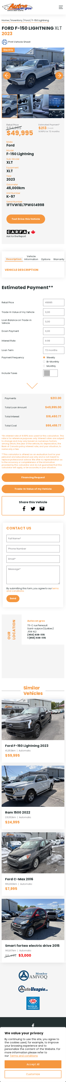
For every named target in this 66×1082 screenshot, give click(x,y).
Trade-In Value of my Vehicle (33, 488)
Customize (33, 1074)
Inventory (16, 20)
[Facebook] (33, 1026)
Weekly (51, 357)
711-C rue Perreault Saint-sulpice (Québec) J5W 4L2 (40, 628)
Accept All (33, 1064)
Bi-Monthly (53, 361)
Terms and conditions (24, 1056)
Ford (27, 20)
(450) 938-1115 (36, 634)
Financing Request (33, 477)
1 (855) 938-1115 (36, 637)
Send (13, 598)
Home (5, 20)
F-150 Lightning (40, 20)
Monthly (51, 366)
